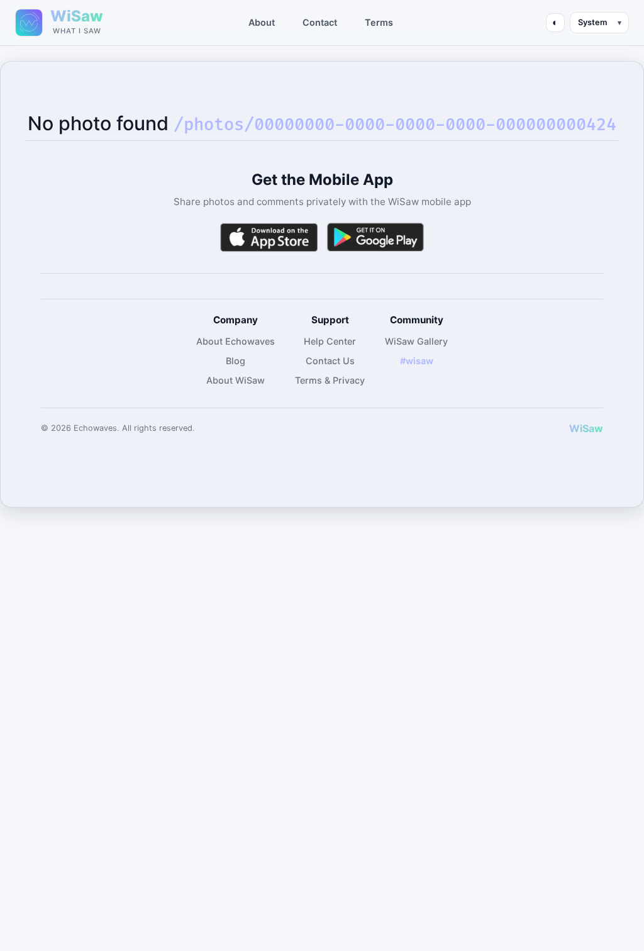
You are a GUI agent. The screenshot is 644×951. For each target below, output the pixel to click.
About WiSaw (235, 380)
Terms (379, 22)
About (261, 22)
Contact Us (330, 360)
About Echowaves (235, 341)
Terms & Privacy (330, 380)
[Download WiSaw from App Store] (268, 237)
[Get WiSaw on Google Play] (375, 237)
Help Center (330, 341)
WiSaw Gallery (416, 341)
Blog (235, 360)
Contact (320, 22)
